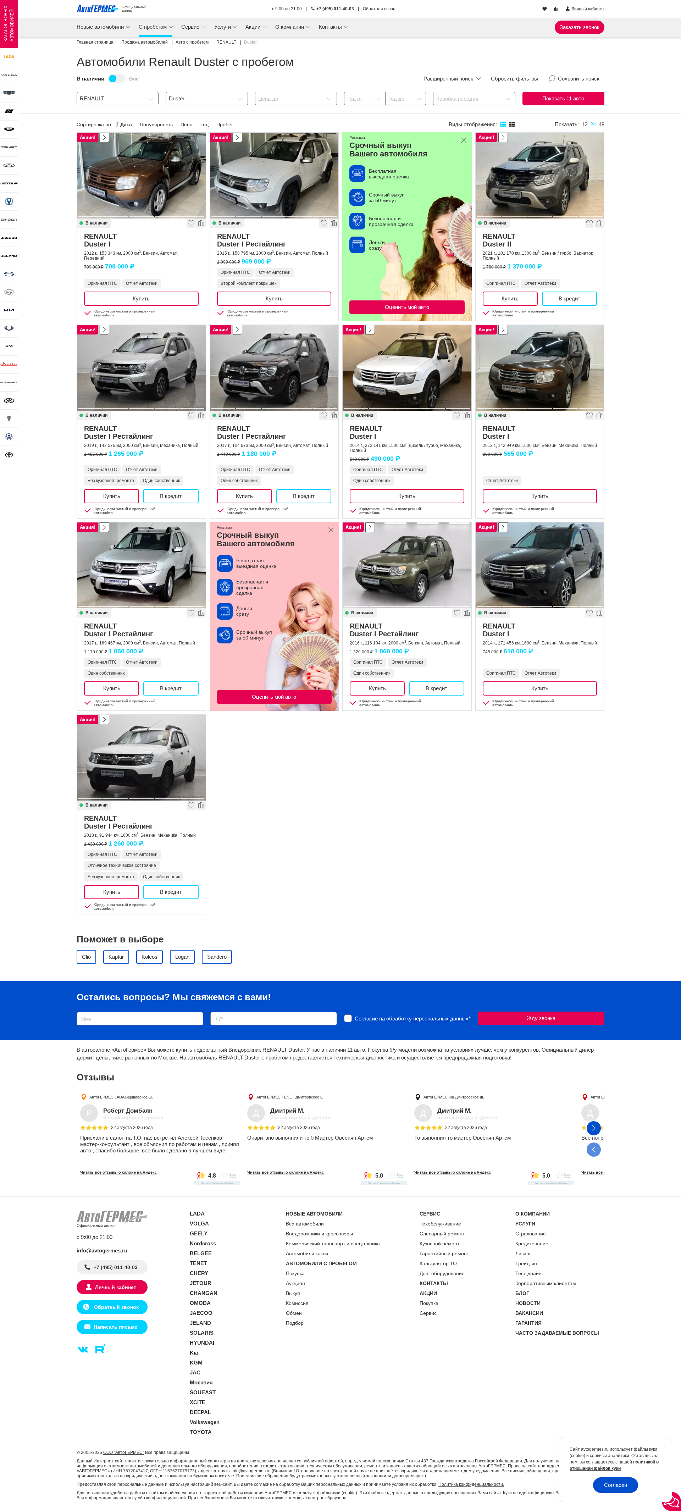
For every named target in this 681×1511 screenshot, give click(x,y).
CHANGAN (203, 1293)
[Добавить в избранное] (191, 223)
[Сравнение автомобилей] (556, 9)
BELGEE (201, 1253)
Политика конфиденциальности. (471, 1484)
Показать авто (563, 98)
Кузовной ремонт (439, 1243)
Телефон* (218, 1010)
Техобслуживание (440, 1224)
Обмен (294, 1313)
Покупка (295, 1273)
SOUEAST (203, 1392)
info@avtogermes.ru (102, 1250)
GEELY (198, 1233)
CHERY (199, 1273)
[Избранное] (545, 9)
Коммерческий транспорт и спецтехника (333, 1243)
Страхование (530, 1233)
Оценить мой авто (407, 307)
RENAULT (100, 240)
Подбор (295, 1323)
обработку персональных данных (427, 1018)
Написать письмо (116, 1327)
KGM (196, 1363)
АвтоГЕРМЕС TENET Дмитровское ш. (290, 1097)
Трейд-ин (526, 1263)
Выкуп (293, 1293)
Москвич (201, 1382)
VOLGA (199, 1224)
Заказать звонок (579, 27)
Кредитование (531, 1243)
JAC (195, 1372)
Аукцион (295, 1283)
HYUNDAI (202, 1343)
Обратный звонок (116, 1307)
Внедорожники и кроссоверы (319, 1233)
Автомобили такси (307, 1253)
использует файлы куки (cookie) (325, 1492)
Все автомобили (305, 1224)
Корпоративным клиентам (545, 1283)
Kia (194, 1353)
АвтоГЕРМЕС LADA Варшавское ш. (121, 1097)
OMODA (200, 1303)
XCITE (197, 1402)
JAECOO (201, 1313)
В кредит (569, 298)
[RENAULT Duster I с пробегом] (141, 175)
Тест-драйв (528, 1273)
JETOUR (200, 1283)
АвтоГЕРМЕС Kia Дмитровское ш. (453, 1097)
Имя (80, 1010)
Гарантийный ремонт (444, 1253)
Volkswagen (205, 1422)
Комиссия (297, 1303)
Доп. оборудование (442, 1273)
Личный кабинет (115, 1287)
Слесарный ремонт (442, 1233)
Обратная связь (379, 8)
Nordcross (203, 1243)
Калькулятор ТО (438, 1263)
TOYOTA (201, 1432)
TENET (198, 1263)
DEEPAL (200, 1412)
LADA (197, 1214)
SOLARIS (202, 1333)
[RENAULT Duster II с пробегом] (540, 175)
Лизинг (523, 1253)
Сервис (428, 1313)
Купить (141, 298)
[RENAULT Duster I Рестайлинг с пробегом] (274, 175)
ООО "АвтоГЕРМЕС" (123, 1452)
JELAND (200, 1323)
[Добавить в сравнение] (201, 223)
